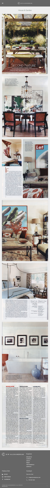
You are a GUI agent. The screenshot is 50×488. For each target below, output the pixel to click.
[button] (2, 3)
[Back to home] (25, 3)
